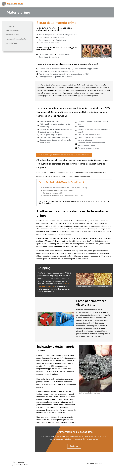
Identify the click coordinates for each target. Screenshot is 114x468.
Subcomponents (12, 30)
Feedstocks (10, 26)
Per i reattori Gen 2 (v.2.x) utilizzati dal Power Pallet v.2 (61, 182)
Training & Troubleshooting (16, 39)
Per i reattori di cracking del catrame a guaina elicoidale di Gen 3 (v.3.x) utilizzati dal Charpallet (72, 202)
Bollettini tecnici (12, 35)
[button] (74, 182)
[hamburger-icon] (110, 3)
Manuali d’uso (11, 43)
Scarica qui (74, 446)
